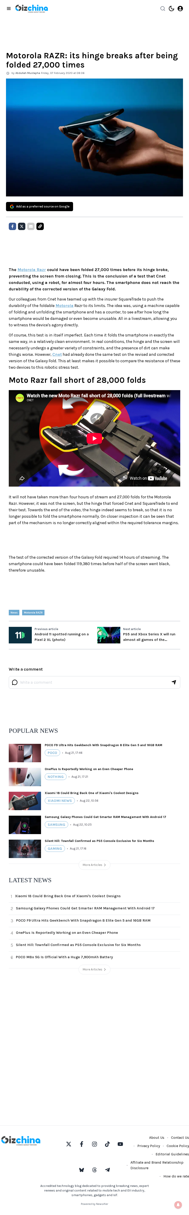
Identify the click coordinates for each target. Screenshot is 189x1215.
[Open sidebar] (9, 8)
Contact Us (180, 1137)
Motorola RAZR (33, 612)
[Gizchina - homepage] (31, 9)
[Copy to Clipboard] (40, 226)
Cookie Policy (178, 1146)
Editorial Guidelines (172, 1154)
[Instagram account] (94, 1144)
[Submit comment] (173, 682)
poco (52, 753)
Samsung (56, 824)
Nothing (56, 776)
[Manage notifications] (178, 1205)
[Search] (162, 8)
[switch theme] (171, 8)
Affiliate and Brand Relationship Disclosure (156, 1165)
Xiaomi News (60, 800)
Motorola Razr (32, 269)
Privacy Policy (148, 1146)
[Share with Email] (31, 226)
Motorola (65, 305)
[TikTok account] (107, 1144)
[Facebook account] (81, 1144)
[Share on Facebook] (12, 226)
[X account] (68, 1144)
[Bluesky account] (81, 1170)
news (14, 612)
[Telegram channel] (107, 1170)
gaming (55, 848)
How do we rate (176, 1176)
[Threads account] (94, 1170)
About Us (156, 1137)
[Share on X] (21, 226)
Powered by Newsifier (94, 1204)
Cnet (57, 354)
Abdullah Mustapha (27, 73)
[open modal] (180, 8)
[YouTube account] (120, 1144)
